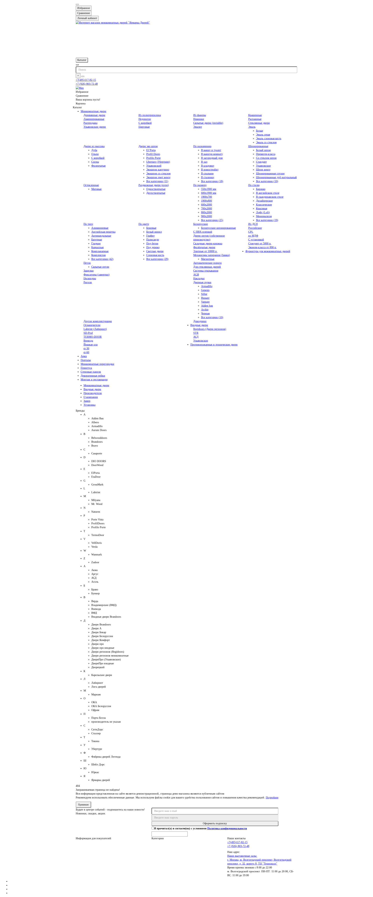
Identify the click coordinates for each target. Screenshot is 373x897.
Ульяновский (153, 165)
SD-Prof (88, 332)
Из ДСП (253, 224)
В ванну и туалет (211, 150)
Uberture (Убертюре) (158, 161)
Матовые (96, 189)
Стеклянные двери (259, 123)
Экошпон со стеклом (158, 173)
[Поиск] (82, 76)
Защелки (89, 270)
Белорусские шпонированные (218, 227)
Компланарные (100, 251)
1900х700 (206, 196)
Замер (87, 401)
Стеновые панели (91, 371)
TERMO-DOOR (93, 336)
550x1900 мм (208, 189)
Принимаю (83, 804)
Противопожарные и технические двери (214, 344)
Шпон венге (263, 169)
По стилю (254, 185)
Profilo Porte (153, 157)
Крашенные (255, 115)
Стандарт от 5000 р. (259, 243)
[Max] (80, 87)
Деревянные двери (94, 115)
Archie (204, 309)
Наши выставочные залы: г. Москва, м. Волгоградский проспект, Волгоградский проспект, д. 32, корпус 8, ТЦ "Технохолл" (259, 859)
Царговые (144, 126)
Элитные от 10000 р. (205, 251)
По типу (88, 224)
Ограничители (92, 325)
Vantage (205, 301)
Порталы (86, 360)
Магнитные (207, 259)
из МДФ (253, 235)
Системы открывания (205, 270)
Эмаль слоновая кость (268, 138)
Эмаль (251, 126)
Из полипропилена (150, 115)
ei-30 (86, 348)
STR (195, 332)
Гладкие (96, 243)
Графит (150, 235)
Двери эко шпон (148, 146)
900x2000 (206, 216)
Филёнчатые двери (204, 247)
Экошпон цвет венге (158, 177)
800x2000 (206, 212)
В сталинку (207, 177)
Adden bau (207, 305)
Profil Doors (153, 154)
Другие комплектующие (98, 321)
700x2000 (206, 208)
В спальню (207, 173)
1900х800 (206, 200)
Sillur (204, 294)
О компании (91, 397)
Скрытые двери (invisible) (208, 123)
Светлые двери (155, 251)
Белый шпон (263, 150)
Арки (84, 356)
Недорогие (145, 119)
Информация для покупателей (93, 838)
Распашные (254, 119)
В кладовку (207, 165)
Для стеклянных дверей (207, 266)
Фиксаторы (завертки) (97, 274)
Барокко (260, 189)
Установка (89, 404)
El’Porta (151, 150)
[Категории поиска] (77, 64)
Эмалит (197, 126)
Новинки (198, 119)
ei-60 (86, 352)
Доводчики (200, 321)
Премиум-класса (265, 154)
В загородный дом (212, 157)
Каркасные (97, 247)
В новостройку (210, 169)
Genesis (205, 290)
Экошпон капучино (157, 169)
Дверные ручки (202, 282)
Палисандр (152, 239)
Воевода (88, 340)
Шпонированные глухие (270, 173)
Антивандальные (101, 235)
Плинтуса (86, 367)
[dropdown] (77, 4)
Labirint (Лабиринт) (95, 329)
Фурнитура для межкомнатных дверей (267, 251)
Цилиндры (90, 278)
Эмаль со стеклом (266, 142)
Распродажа (90, 123)
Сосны (95, 161)
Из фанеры (199, 115)
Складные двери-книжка (207, 243)
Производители (93, 393)
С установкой (256, 239)
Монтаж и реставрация (94, 379)
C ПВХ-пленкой (202, 231)
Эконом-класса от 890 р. (262, 247)
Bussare (205, 297)
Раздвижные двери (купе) (154, 185)
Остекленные (91, 185)
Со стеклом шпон (266, 157)
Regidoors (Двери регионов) (209, 329)
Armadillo (206, 286)
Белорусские (200, 224)
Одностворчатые (156, 189)
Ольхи (95, 154)
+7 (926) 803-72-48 (87, 83)
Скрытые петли (100, 266)
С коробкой (145, 123)
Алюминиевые (99, 227)
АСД (196, 336)
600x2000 (206, 204)
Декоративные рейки (93, 375)
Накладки (199, 278)
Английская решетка (103, 231)
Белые (259, 130)
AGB (196, 274)
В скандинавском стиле (269, 196)
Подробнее (272, 797)
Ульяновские (263, 165)
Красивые (261, 208)
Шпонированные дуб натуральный (276, 177)
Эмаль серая (263, 134)
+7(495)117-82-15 (86, 80)
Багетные (96, 239)
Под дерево (152, 247)
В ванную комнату (212, 154)
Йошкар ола (91, 344)
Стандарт (261, 161)
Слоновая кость (155, 255)
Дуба (94, 150)
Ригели (88, 282)
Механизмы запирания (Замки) (211, 255)
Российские (255, 227)
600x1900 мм (208, 192)
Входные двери (199, 325)
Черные (205, 313)
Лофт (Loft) (263, 212)
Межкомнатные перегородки (97, 364)
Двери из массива (94, 146)
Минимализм (264, 216)
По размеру (200, 185)
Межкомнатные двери (93, 111)
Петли (87, 262)
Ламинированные (94, 119)
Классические (264, 204)
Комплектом (98, 255)
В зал (204, 161)
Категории (158, 838)
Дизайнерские (264, 200)
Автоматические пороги (207, 262)
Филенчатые (98, 165)
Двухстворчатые (155, 192)
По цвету (144, 224)
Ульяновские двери (95, 126)
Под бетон (152, 243)
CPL (250, 231)
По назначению (202, 146)
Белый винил (154, 231)
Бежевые (151, 227)
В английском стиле (267, 192)
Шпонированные (258, 146)
